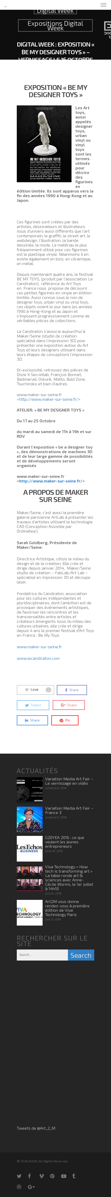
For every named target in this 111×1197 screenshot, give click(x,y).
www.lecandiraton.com (38, 658)
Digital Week (55, 10)
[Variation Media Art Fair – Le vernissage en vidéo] (30, 790)
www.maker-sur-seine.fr (39, 646)
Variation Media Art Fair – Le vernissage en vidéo (69, 780)
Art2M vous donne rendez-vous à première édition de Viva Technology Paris (67, 908)
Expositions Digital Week (55, 25)
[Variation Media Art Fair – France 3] (30, 819)
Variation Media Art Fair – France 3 (69, 810)
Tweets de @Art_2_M (36, 1128)
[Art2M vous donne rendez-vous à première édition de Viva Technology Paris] (30, 913)
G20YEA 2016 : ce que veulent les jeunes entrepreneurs (64, 841)
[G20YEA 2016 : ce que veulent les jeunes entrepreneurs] (30, 849)
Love (40, 689)
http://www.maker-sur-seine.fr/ (48, 399)
